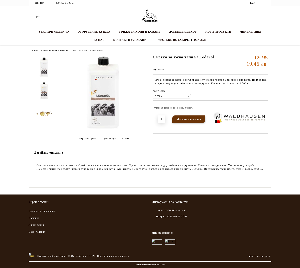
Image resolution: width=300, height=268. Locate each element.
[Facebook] (261, 3)
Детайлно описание (48, 152)
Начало (35, 50)
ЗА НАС (99, 39)
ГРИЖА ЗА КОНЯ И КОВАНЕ (139, 31)
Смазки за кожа (96, 50)
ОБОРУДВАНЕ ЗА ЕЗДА (94, 31)
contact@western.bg (175, 210)
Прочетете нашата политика (113, 256)
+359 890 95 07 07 (64, 3)
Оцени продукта (109, 138)
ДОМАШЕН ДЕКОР (183, 31)
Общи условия (37, 232)
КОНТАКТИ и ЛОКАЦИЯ (131, 39)
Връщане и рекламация (42, 211)
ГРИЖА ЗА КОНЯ (79, 50)
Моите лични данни (259, 256)
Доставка (34, 218)
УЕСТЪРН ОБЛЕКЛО (54, 31)
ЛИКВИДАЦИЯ (250, 31)
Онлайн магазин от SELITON (150, 264)
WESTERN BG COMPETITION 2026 (181, 39)
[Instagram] (266, 3)
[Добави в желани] (265, 108)
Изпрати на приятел (88, 138)
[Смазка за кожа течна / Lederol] (102, 130)
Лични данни (36, 225)
